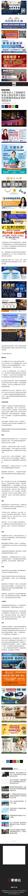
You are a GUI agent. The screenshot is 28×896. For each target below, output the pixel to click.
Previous (3, 232)
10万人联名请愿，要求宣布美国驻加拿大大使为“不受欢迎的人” (18, 824)
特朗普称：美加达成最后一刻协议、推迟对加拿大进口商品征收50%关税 (18, 774)
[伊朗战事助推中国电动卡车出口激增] (5, 817)
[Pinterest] (9, 106)
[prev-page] (2, 837)
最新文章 (16, 768)
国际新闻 (7, 87)
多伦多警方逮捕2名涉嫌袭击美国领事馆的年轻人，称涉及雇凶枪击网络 (18, 831)
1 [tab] (12, 239)
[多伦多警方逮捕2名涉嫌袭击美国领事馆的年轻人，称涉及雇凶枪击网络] (5, 831)
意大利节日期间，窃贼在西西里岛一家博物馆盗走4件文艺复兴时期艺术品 (18, 781)
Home (2, 87)
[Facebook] (2, 106)
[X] (6, 106)
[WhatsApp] (13, 106)
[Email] (16, 106)
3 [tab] (15, 239)
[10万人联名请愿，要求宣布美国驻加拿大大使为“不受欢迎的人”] (5, 824)
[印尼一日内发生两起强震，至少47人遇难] (5, 803)
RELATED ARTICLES (7, 768)
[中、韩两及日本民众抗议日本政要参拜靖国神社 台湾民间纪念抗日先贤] (5, 795)
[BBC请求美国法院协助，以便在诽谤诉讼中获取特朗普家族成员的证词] (5, 788)
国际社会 (7, 89)
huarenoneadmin (6, 103)
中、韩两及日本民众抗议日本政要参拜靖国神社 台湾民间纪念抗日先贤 (18, 795)
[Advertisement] (14, 855)
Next (25, 232)
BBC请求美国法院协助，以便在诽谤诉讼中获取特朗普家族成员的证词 (18, 788)
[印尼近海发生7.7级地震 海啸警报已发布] (5, 810)
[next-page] (5, 837)
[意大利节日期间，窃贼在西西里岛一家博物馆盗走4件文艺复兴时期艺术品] (5, 781)
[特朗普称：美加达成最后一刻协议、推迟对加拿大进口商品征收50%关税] (5, 774)
